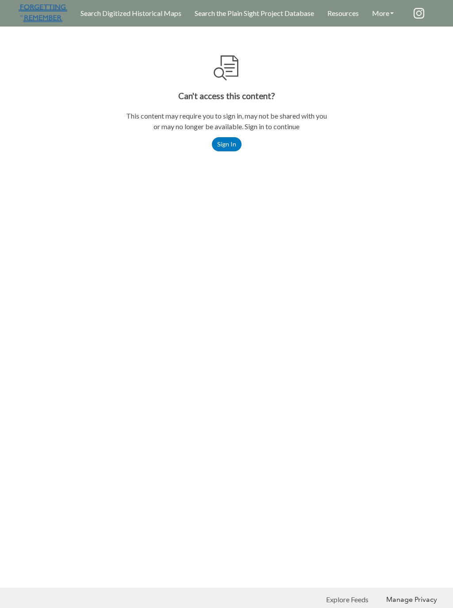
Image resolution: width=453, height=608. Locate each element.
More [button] (380, 13)
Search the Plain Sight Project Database (254, 13)
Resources (343, 13)
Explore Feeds (347, 599)
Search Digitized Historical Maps (131, 13)
